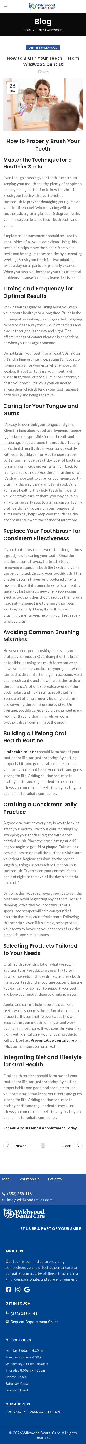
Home (27, 30)
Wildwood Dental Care (41, 1433)
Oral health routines (20, 751)
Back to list (43, 1145)
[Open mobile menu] (5, 6)
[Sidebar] (5, 438)
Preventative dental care (52, 1040)
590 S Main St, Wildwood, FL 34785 (35, 1412)
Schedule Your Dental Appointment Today (40, 1128)
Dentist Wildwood (49, 30)
